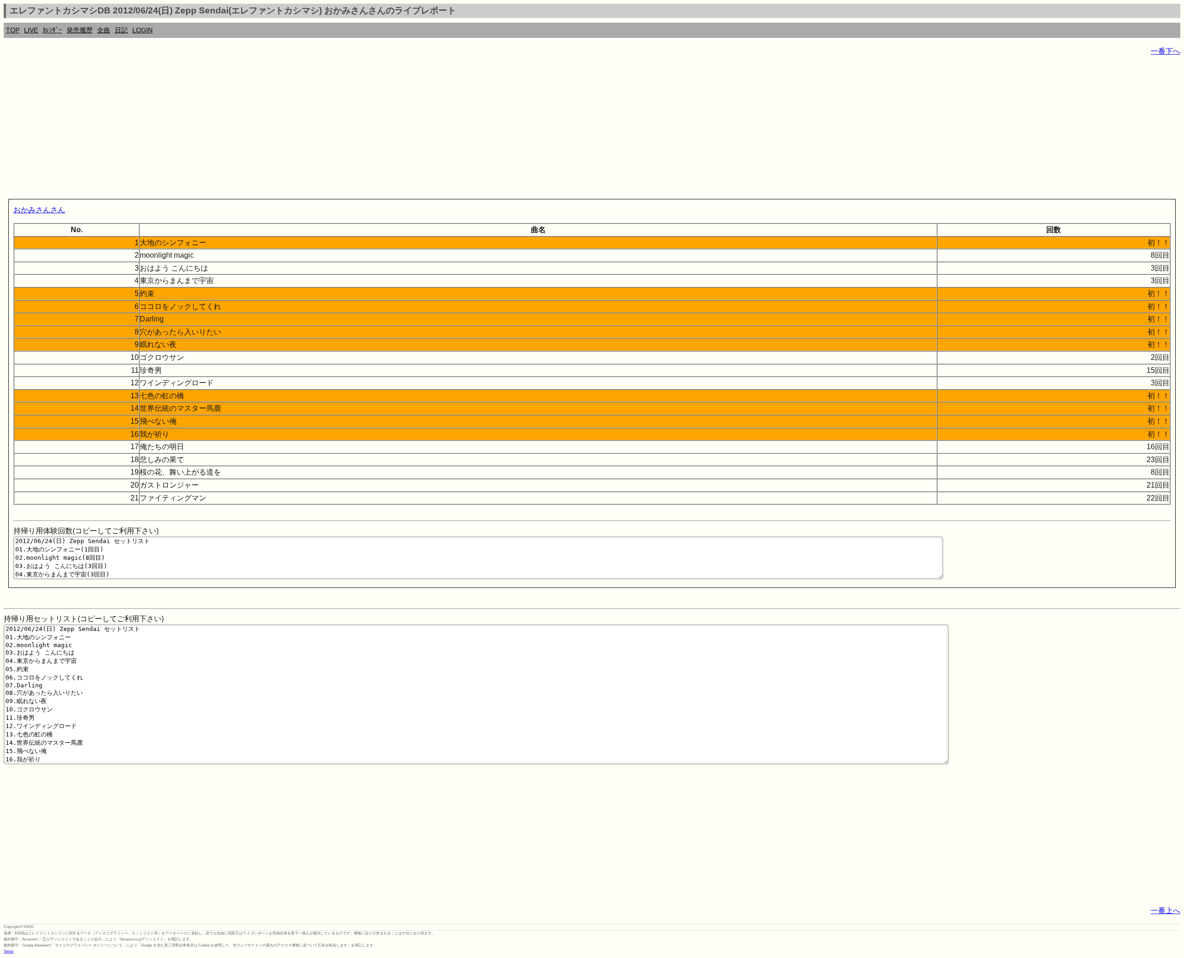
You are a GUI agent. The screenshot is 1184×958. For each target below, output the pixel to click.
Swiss (8, 951)
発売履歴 (79, 30)
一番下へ (1165, 51)
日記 (121, 30)
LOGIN (142, 30)
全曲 (103, 30)
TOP (12, 30)
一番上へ (1165, 911)
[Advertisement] (281, 129)
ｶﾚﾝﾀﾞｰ (52, 30)
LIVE (31, 30)
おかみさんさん (39, 210)
